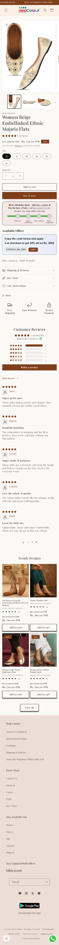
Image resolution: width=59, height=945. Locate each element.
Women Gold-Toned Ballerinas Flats (11, 671)
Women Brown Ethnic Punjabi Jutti (39, 671)
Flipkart (10, 852)
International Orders (16, 738)
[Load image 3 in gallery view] (44, 102)
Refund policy (48, 929)
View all (29, 707)
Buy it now (29, 195)
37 (17, 156)
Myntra (9, 825)
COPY (33, 250)
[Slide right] (55, 102)
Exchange (11, 745)
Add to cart (15, 627)
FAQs (8, 799)
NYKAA (9, 832)
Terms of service (30, 934)
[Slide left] (3, 102)
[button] (6, 10)
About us (10, 785)
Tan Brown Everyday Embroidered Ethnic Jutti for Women (15, 602)
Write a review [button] (29, 367)
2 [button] (28, 542)
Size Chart (11, 805)
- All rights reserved (31, 929)
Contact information (31, 938)
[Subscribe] (46, 882)
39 (37, 156)
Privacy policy (14, 934)
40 (47, 156)
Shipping (18, 146)
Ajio (8, 838)
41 (6, 163)
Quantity (6, 170)
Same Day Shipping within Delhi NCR (25, 759)
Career (9, 792)
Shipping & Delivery (16, 752)
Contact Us (11, 778)
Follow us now (14, 870)
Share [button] (8, 295)
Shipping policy (47, 934)
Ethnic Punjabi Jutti (39, 600)
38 (26, 156)
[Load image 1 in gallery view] (14, 102)
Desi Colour (17, 929)
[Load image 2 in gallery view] (29, 102)
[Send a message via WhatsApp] (52, 938)
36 (6, 156)
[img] (9, 386)
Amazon (10, 845)
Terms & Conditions (16, 731)
